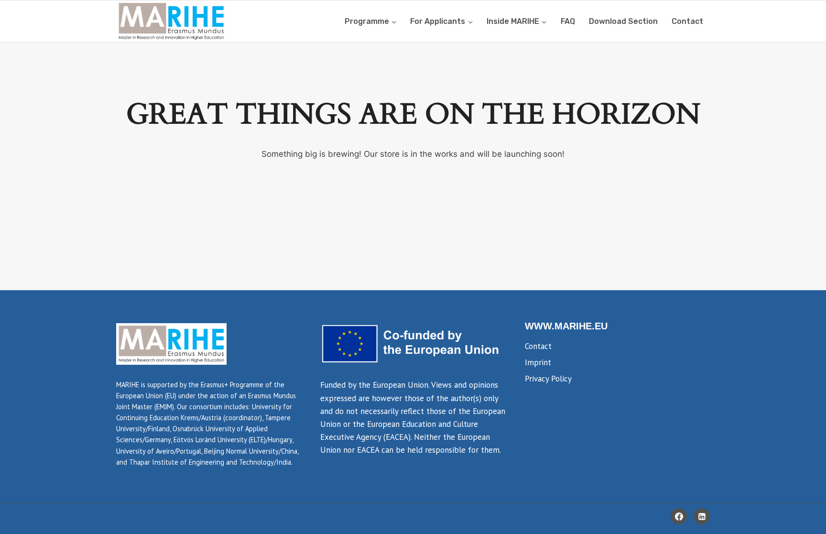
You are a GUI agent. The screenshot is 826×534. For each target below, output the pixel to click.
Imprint (538, 362)
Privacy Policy (548, 378)
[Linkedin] (702, 516)
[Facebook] (679, 516)
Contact (687, 21)
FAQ (568, 21)
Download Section (623, 21)
